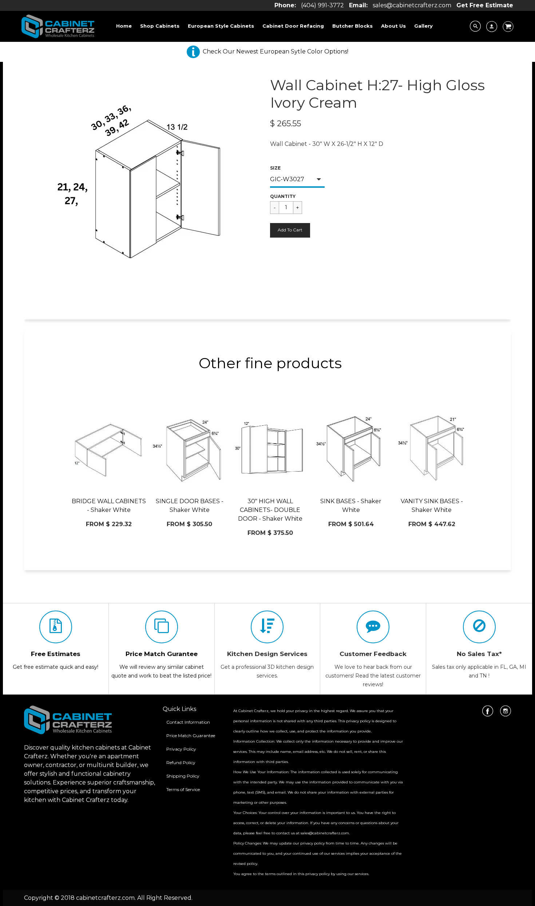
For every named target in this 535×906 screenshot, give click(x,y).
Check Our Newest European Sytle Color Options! (275, 51)
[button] (290, 230)
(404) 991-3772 (322, 5)
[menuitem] (123, 25)
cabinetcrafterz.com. (106, 897)
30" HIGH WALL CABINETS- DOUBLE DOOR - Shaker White (270, 510)
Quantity (283, 196)
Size (275, 168)
